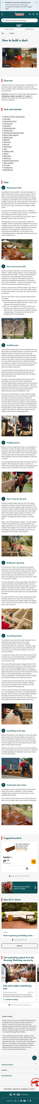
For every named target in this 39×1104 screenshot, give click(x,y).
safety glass (6, 96)
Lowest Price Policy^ (9, 29)
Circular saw (8, 123)
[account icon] (30, 14)
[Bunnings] (19, 15)
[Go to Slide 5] (17, 876)
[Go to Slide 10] (26, 876)
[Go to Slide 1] (9, 876)
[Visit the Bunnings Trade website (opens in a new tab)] (19, 25)
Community (7, 1089)
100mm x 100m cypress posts (14, 117)
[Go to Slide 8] (22, 876)
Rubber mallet (9, 151)
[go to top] (34, 1058)
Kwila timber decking (11, 135)
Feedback (25, 1089)
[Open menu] (2, 14)
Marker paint (8, 137)
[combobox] (19, 20)
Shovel (6, 154)
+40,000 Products (29, 29)
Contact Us (16, 1089)
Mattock (6, 140)
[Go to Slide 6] (19, 876)
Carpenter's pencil (10, 121)
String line (7, 158)
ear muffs (19, 96)
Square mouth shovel (11, 160)
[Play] (19, 57)
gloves (13, 96)
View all (19, 946)
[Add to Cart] (33, 861)
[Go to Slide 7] (21, 876)
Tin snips (7, 165)
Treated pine (8, 167)
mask (28, 96)
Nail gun (7, 144)
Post (5, 149)
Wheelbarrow (8, 170)
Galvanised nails (9, 128)
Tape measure (9, 163)
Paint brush (8, 147)
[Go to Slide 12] (30, 1004)
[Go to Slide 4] (15, 876)
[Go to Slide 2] (11, 876)
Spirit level (7, 156)
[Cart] (37, 14)
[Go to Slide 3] (13, 876)
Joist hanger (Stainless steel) (14, 133)
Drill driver (7, 126)
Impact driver (8, 130)
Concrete (7, 119)
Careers (32, 1089)
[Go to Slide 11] (28, 876)
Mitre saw (7, 142)
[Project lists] (33, 14)
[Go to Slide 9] (24, 876)
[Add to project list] (27, 868)
